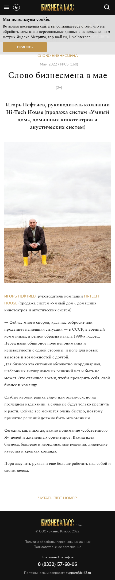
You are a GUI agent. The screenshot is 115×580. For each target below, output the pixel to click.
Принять (25, 47)
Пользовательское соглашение (57, 547)
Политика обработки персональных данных (57, 542)
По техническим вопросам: (57, 573)
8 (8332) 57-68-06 (57, 564)
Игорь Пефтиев (20, 296)
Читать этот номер (57, 498)
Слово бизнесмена (57, 55)
